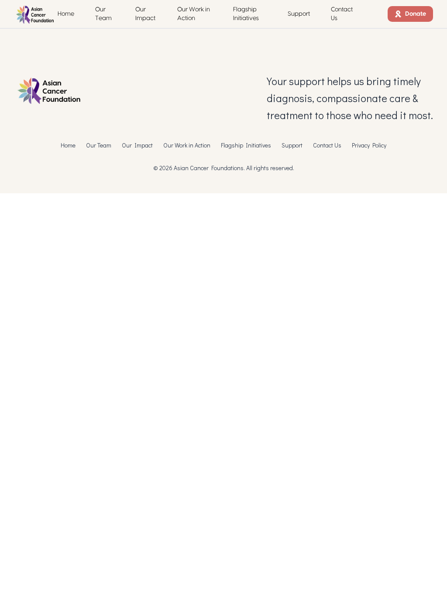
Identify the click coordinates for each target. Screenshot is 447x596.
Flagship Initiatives (246, 14)
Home (66, 14)
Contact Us (342, 14)
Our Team (103, 14)
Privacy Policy (369, 145)
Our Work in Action (193, 14)
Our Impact (145, 14)
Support (299, 14)
